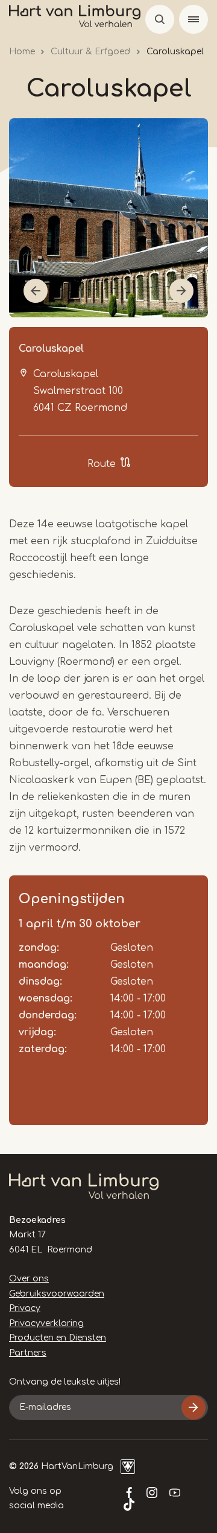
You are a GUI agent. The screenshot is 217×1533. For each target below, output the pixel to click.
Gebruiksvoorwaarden (56, 1293)
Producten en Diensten (57, 1337)
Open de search (159, 19)
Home (22, 51)
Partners (27, 1352)
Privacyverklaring (46, 1323)
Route (101, 464)
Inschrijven (193, 1407)
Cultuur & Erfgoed (90, 51)
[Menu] (193, 19)
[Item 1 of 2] (108, 217)
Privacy (24, 1308)
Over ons (29, 1278)
